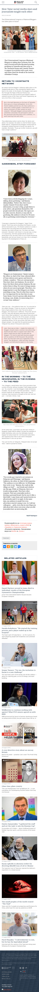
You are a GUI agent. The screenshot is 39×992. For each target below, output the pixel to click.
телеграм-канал (26, 523)
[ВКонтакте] (4, 546)
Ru (21, 971)
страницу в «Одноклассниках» (16, 527)
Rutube (14, 531)
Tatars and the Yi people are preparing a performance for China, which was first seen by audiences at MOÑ (19, 905)
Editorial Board (7, 972)
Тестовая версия (7, 986)
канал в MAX (25, 525)
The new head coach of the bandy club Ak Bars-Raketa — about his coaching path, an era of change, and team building (19, 674)
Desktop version (7, 985)
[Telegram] (15, 546)
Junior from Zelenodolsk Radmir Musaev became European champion (18, 592)
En (24, 971)
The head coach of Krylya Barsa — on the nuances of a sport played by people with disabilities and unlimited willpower (19, 633)
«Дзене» (21, 531)
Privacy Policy (6, 978)
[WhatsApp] (11, 546)
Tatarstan (6, 538)
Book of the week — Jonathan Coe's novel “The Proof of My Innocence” (19, 753)
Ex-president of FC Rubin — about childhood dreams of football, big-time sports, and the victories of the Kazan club (18, 828)
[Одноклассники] (8, 546)
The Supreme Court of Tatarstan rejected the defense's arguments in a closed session (18, 867)
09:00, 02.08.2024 (6, 15)
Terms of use (5, 976)
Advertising (5, 974)
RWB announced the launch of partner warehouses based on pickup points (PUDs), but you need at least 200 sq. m (19, 714)
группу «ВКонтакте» (12, 525)
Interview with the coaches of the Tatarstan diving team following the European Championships (19, 943)
